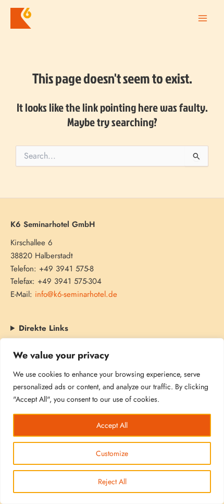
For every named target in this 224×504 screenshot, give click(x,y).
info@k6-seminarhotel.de (76, 294)
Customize (112, 453)
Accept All (112, 425)
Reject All (112, 481)
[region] (112, 421)
